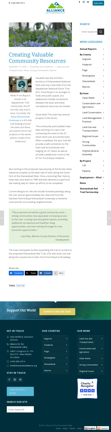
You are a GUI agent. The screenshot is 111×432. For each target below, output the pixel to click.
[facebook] (80, 2)
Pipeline (86, 170)
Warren (53, 70)
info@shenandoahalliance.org (23, 365)
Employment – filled (91, 177)
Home (58, 428)
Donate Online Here (57, 311)
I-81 (84, 165)
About (65, 428)
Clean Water (88, 97)
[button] (100, 31)
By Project (85, 160)
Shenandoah (88, 81)
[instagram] (84, 2)
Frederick (87, 64)
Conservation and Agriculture (87, 350)
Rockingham (88, 75)
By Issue (84, 93)
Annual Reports (88, 48)
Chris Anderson (46, 66)
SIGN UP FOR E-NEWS (17, 391)
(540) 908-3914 (18, 2)
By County (85, 54)
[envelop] (88, 2)
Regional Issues (90, 136)
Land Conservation (92, 112)
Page (84, 70)
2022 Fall (20, 285)
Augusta (86, 59)
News (26, 70)
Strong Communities (39, 70)
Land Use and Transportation (86, 340)
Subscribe (98, 3)
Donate (72, 428)
